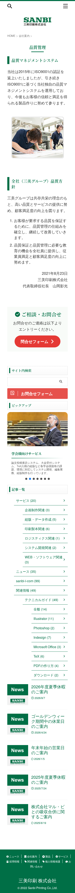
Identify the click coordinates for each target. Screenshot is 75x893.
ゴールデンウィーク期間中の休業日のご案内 (48, 721)
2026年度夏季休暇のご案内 (48, 689)
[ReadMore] (37, 429)
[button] (26, 479)
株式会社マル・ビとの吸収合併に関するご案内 (48, 811)
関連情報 (32, 861)
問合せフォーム (34, 341)
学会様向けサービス (26, 453)
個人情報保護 (52, 861)
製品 (47, 856)
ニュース (14, 856)
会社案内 (31, 856)
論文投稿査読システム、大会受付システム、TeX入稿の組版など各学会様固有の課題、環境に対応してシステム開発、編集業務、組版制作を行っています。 (37, 468)
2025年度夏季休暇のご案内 (48, 779)
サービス (63, 856)
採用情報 (14, 861)
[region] (37, 447)
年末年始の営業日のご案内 (48, 750)
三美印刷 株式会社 (37, 880)
